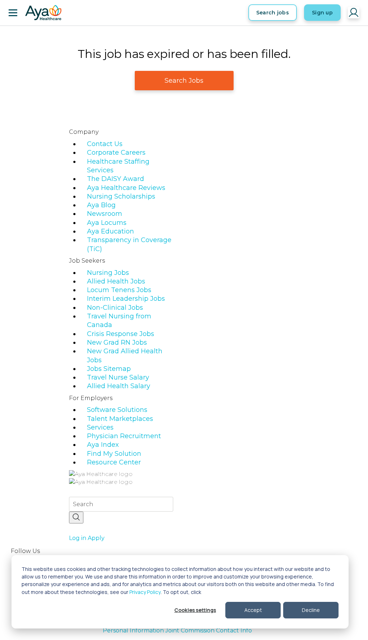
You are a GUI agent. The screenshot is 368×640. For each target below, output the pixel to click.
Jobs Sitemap (109, 369)
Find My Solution (114, 454)
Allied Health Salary (118, 386)
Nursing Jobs (108, 273)
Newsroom (104, 214)
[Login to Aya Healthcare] (353, 12)
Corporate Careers (116, 152)
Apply (96, 538)
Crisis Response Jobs (120, 334)
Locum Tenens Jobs (119, 290)
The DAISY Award (115, 179)
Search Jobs (184, 81)
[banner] (43, 12)
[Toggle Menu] (13, 12)
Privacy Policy (145, 592)
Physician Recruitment (124, 436)
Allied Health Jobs (116, 281)
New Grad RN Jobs (117, 342)
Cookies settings (195, 610)
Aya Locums (106, 223)
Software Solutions (117, 410)
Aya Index (103, 445)
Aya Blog (101, 205)
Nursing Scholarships (121, 196)
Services (100, 427)
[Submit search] (76, 517)
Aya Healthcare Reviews (126, 188)
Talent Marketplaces (120, 419)
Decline (311, 610)
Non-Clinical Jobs (115, 308)
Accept (253, 610)
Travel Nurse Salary (118, 377)
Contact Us (105, 144)
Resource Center (114, 462)
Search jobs (272, 12)
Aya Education (110, 231)
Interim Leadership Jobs (126, 299)
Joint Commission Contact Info (208, 630)
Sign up (322, 12)
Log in (77, 538)
